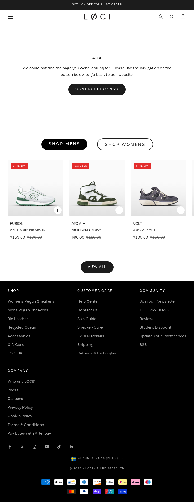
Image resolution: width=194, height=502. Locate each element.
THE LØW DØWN (154, 310)
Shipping (85, 345)
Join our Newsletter (158, 302)
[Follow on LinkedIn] (71, 446)
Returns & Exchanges (97, 353)
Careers (15, 399)
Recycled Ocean (22, 328)
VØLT (137, 224)
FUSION (17, 224)
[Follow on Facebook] (10, 446)
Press (13, 390)
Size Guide (86, 319)
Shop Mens (64, 144)
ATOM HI (78, 224)
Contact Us (87, 310)
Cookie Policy (20, 416)
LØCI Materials (90, 336)
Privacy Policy (20, 408)
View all (97, 267)
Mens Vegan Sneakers (28, 310)
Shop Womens (125, 145)
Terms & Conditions (26, 425)
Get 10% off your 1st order (97, 4)
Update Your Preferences (163, 336)
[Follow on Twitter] (22, 446)
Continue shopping (97, 89)
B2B (143, 345)
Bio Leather (18, 319)
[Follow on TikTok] (59, 446)
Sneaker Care (90, 328)
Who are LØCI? (21, 382)
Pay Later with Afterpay (29, 433)
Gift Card (16, 345)
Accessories (19, 336)
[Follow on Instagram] (34, 446)
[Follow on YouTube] (46, 446)
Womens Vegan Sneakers (31, 302)
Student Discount (155, 328)
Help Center (88, 302)
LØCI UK (15, 353)
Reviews (147, 319)
